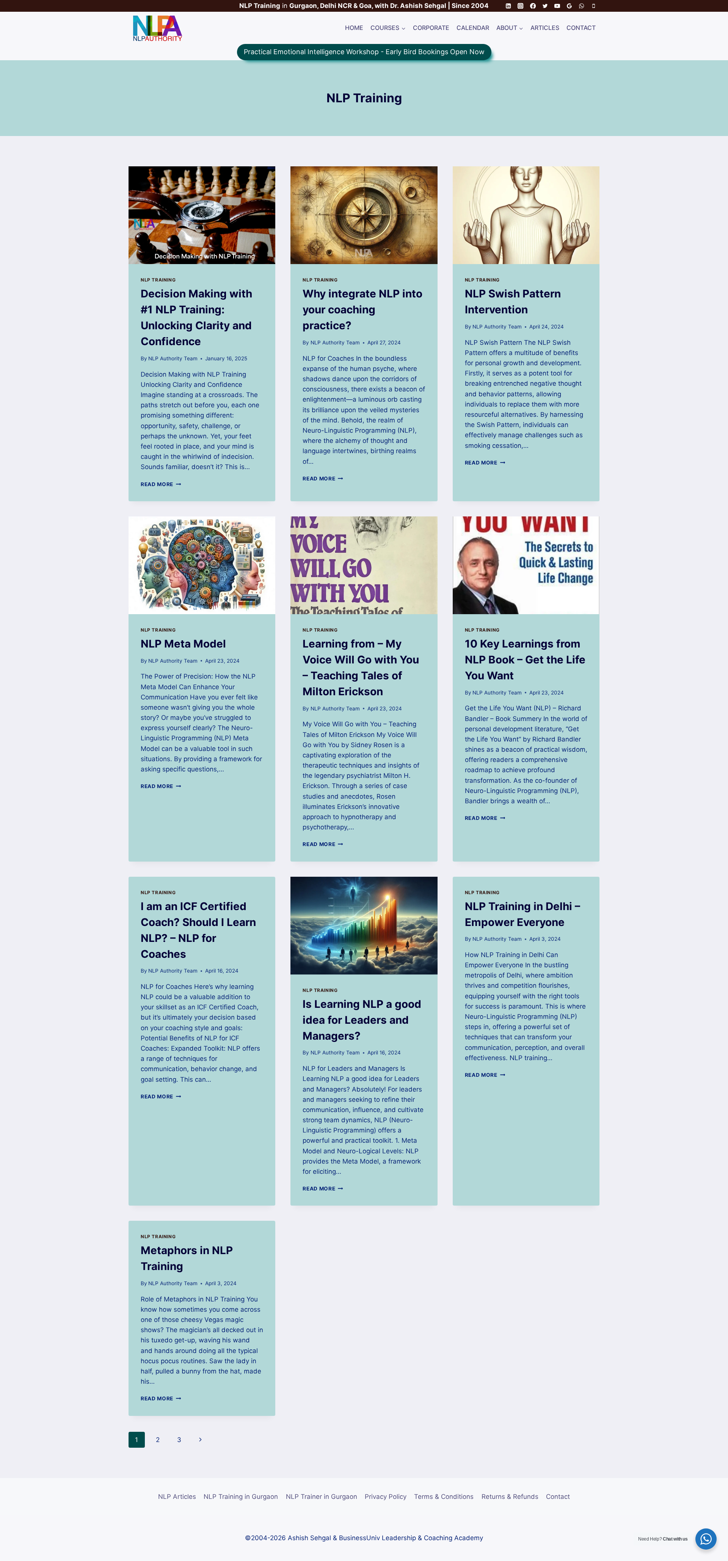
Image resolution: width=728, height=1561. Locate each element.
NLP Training (158, 280)
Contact (581, 27)
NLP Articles (177, 1496)
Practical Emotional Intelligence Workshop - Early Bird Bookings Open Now (364, 52)
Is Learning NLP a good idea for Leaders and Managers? (362, 1020)
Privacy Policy (385, 1496)
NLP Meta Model (183, 643)
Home (354, 27)
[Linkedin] (509, 6)
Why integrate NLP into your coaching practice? (362, 309)
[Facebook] (533, 6)
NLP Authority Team (173, 358)
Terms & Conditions (444, 1496)
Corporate (431, 27)
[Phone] (593, 6)
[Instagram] (521, 6)
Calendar (473, 27)
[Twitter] (545, 6)
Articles (544, 27)
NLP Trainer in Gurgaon (321, 1496)
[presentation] (202, 215)
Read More (161, 484)
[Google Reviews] (569, 6)
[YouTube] (557, 6)
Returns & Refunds (510, 1496)
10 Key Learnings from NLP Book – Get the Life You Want (525, 659)
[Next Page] (200, 1440)
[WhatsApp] (581, 6)
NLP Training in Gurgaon (241, 1496)
